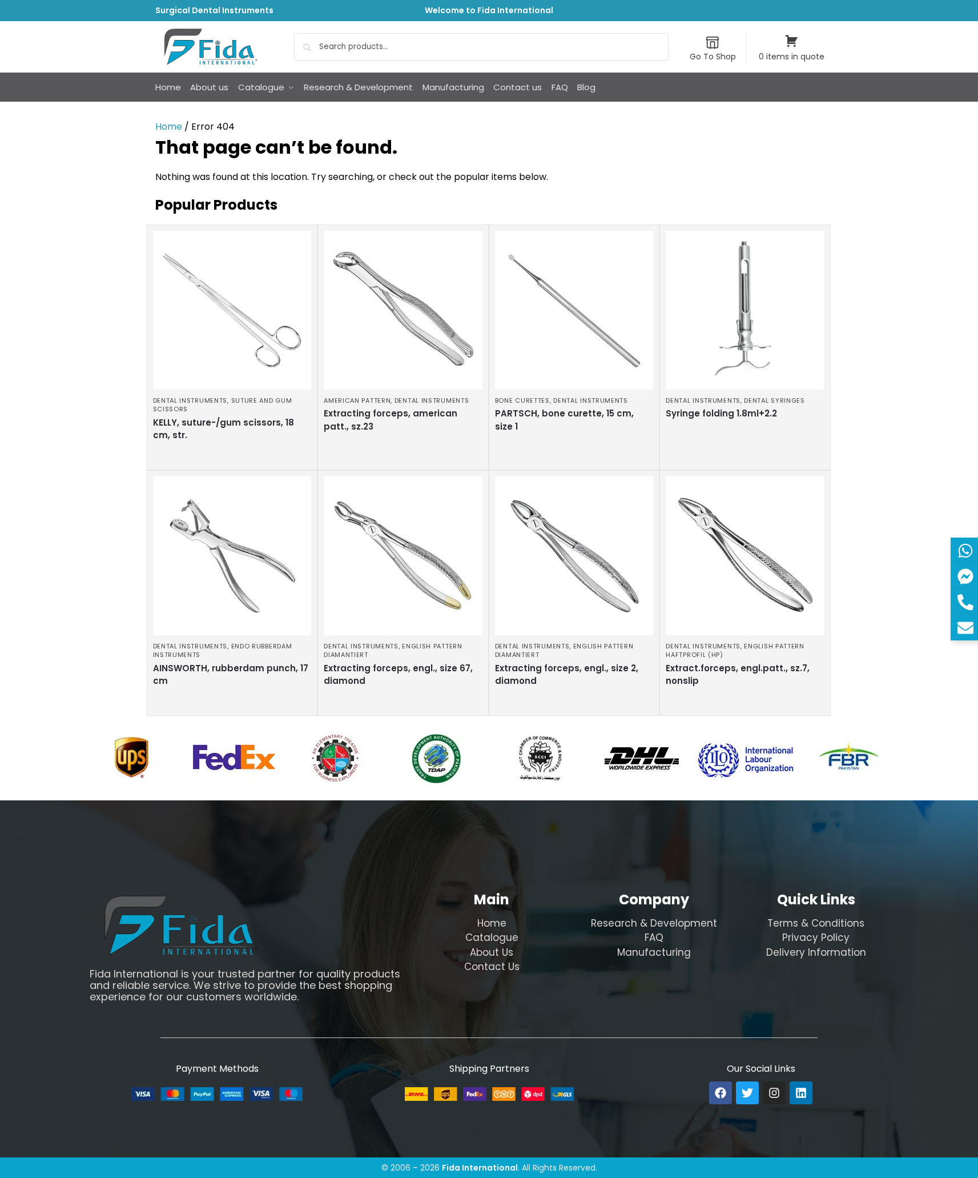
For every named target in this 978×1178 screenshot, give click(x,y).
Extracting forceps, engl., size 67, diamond (398, 674)
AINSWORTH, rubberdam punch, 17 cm (230, 674)
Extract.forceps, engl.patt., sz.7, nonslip (738, 674)
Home (168, 126)
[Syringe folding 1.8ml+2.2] (745, 310)
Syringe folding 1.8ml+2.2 (721, 413)
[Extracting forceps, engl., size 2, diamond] (574, 555)
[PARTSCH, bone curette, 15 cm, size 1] (574, 310)
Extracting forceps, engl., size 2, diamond (566, 674)
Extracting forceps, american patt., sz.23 (390, 419)
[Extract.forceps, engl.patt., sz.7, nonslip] (745, 555)
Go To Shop (713, 56)
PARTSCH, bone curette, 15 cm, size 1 (564, 419)
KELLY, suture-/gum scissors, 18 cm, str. (223, 429)
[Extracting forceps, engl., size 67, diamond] (403, 555)
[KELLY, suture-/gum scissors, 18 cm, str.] (232, 310)
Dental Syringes (774, 400)
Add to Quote (228, 458)
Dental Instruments (190, 400)
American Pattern (357, 400)
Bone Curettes (522, 400)
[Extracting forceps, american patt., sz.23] (403, 310)
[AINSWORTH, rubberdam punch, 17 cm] (232, 555)
